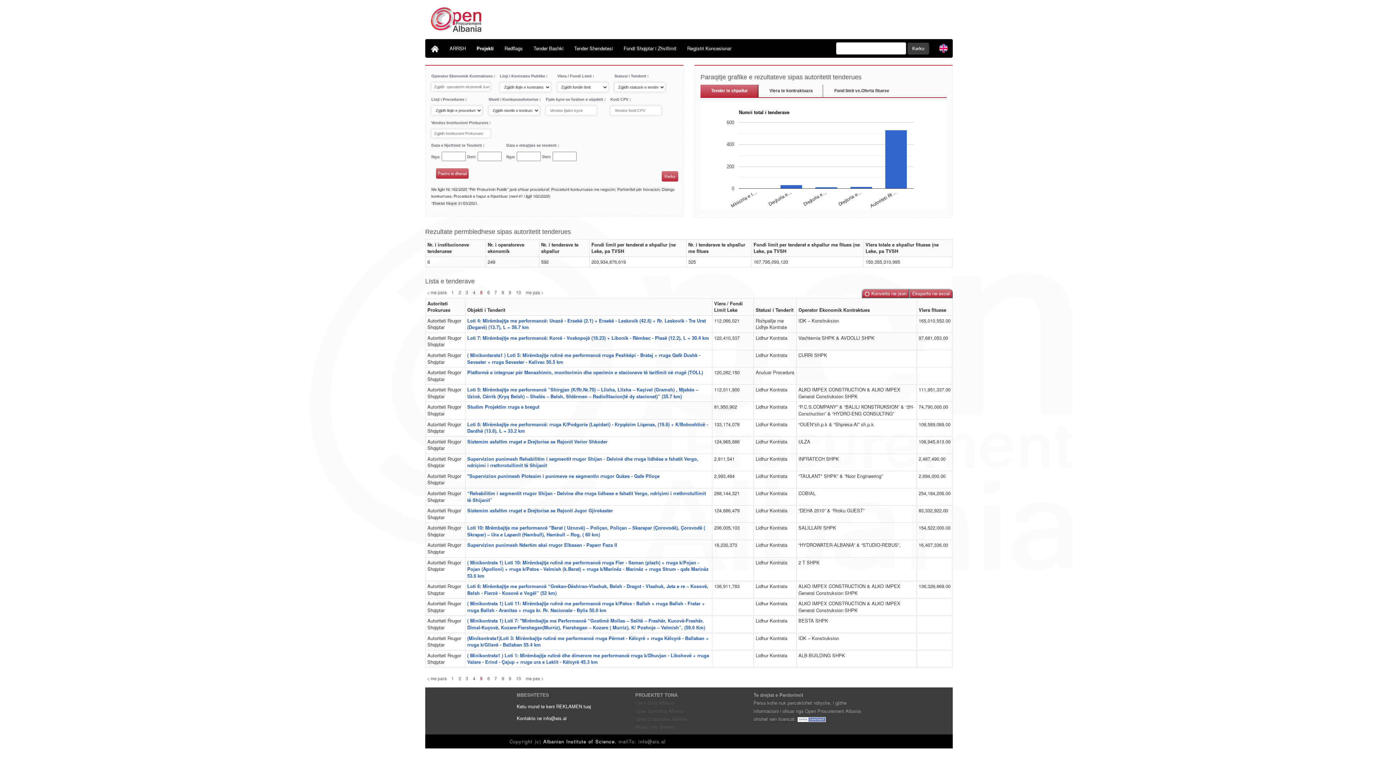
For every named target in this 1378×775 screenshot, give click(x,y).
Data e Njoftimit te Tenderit (457, 145)
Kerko (918, 48)
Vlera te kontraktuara (791, 90)
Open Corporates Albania (661, 718)
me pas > (535, 292)
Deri (471, 157)
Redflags (514, 48)
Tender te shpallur (729, 90)
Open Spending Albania (659, 711)
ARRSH (458, 48)
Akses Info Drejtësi (655, 726)
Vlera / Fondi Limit (575, 76)
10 (518, 292)
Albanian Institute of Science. (581, 741)
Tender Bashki (548, 48)
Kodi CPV (619, 99)
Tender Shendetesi (593, 48)
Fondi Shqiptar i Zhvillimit (650, 48)
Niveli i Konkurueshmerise (514, 99)
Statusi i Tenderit (630, 76)
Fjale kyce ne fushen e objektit (575, 99)
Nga (435, 157)
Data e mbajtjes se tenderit (532, 145)
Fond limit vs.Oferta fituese (861, 90)
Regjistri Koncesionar (709, 48)
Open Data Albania (654, 702)
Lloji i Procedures (448, 99)
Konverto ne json (888, 293)
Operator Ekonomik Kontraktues (462, 76)
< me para (437, 292)
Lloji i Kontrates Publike (523, 76)
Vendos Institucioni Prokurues (460, 123)
